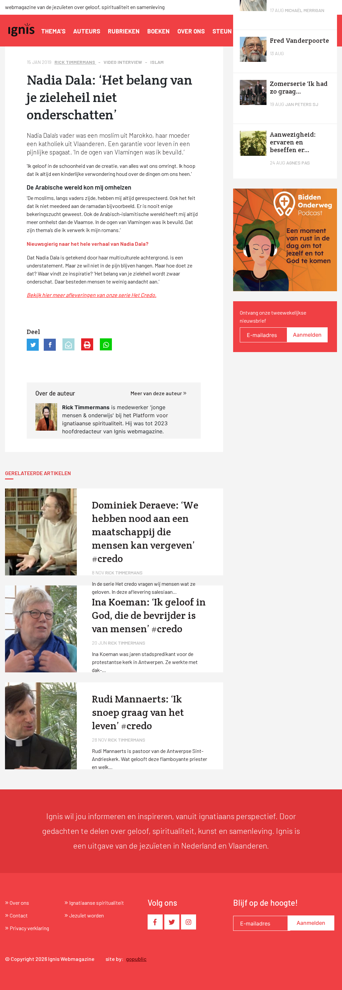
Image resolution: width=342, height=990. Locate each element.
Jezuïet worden (86, 915)
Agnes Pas (298, 163)
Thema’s (53, 31)
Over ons (191, 31)
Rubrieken (124, 31)
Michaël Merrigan (304, 10)
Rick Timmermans (75, 62)
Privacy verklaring (29, 928)
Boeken (158, 31)
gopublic (136, 959)
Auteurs (86, 31)
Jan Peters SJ (301, 104)
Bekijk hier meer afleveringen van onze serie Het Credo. (91, 295)
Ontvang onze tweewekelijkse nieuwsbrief (273, 316)
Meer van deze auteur (157, 393)
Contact (19, 915)
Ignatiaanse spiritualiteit (96, 902)
